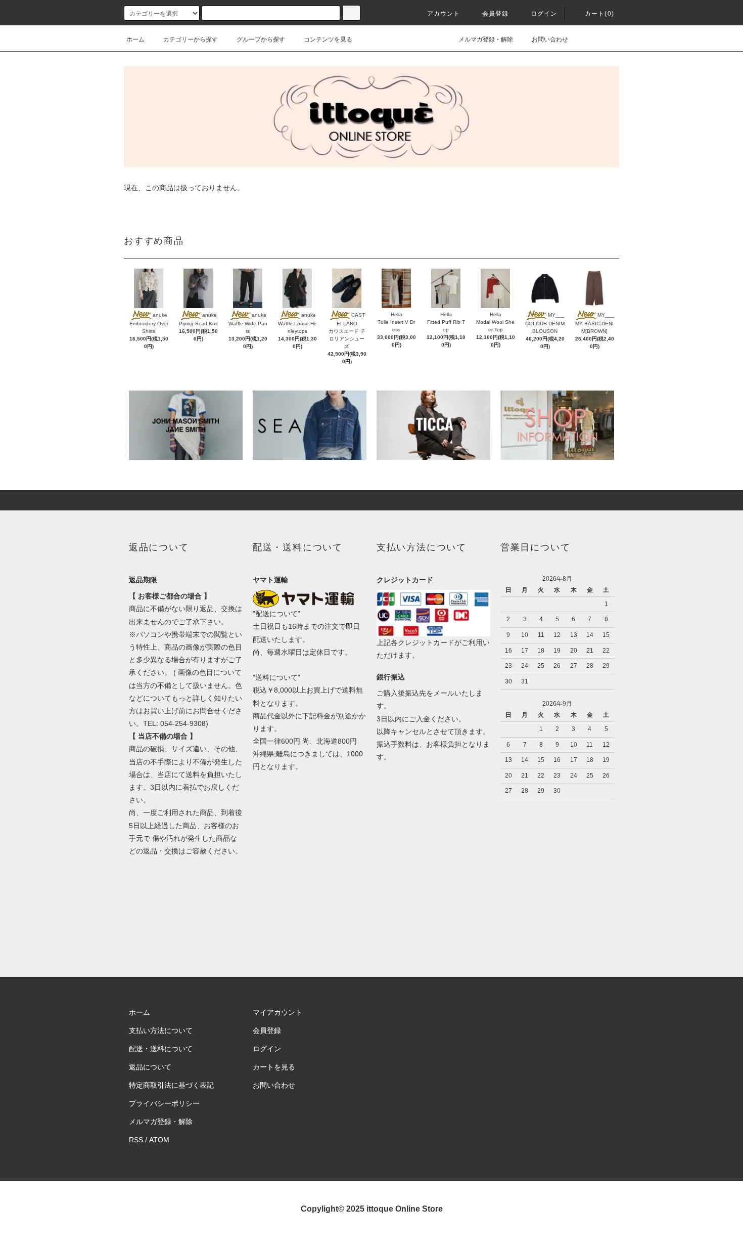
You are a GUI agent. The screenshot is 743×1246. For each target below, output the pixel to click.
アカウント (443, 13)
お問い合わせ (550, 39)
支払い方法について (161, 1030)
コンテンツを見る (328, 39)
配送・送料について (161, 1049)
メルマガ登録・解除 (485, 39)
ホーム (135, 39)
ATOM (159, 1140)
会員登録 (495, 13)
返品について (150, 1067)
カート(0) (599, 13)
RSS (136, 1140)
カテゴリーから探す (190, 39)
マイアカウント (277, 1012)
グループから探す (261, 39)
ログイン (544, 13)
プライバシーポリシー (164, 1103)
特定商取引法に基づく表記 (171, 1085)
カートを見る (274, 1067)
